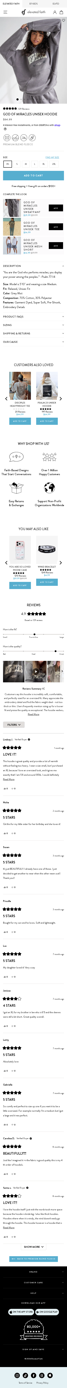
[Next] (60, 398)
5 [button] (31, 99)
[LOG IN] (55, 12)
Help (33, 1293)
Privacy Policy (42, 1382)
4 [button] (28, 99)
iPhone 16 (16, 535)
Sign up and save (33, 1349)
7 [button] (37, 99)
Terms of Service (25, 1382)
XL (44, 164)
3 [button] (24, 99)
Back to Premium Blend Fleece (36, 1258)
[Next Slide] (62, 671)
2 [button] (21, 99)
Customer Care (33, 1282)
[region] (33, 671)
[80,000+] (33, 1339)
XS (7, 164)
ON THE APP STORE (23, 1311)
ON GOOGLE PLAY (49, 1311)
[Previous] (6, 398)
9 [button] (44, 99)
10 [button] (47, 99)
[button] (16, 108)
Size (5, 157)
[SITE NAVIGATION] (5, 12)
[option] (33, 60)
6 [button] (34, 99)
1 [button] (17, 99)
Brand (33, 1272)
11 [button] (50, 99)
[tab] (33, 266)
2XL (54, 164)
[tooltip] (43, 688)
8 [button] (40, 99)
